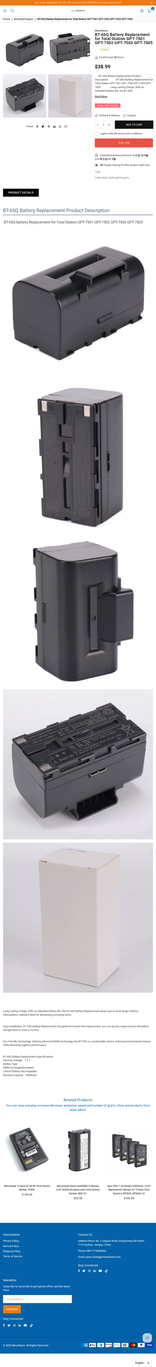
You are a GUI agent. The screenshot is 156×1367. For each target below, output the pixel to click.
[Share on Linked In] (54, 126)
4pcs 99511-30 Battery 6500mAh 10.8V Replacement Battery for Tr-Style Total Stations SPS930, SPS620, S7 (129, 1190)
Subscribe (12, 1309)
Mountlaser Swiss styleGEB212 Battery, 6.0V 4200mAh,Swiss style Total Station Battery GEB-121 (78, 1190)
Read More (101, 96)
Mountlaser (101, 30)
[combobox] (142, 1363)
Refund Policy (11, 1246)
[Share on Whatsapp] (60, 126)
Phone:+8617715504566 (92, 1250)
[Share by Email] (65, 126)
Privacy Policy (11, 1240)
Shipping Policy (12, 1251)
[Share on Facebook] (37, 126)
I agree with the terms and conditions (120, 133)
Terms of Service (13, 1256)
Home (6, 19)
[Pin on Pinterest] (48, 126)
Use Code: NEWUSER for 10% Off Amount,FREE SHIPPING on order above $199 (78, 2)
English (139, 1362)
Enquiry (131, 115)
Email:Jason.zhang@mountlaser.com (99, 1256)
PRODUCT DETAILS (21, 192)
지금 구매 (124, 142)
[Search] (12, 11)
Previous (5, 1160)
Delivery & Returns (109, 115)
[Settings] (141, 11)
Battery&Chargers (23, 19)
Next (151, 1160)
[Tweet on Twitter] (43, 126)
